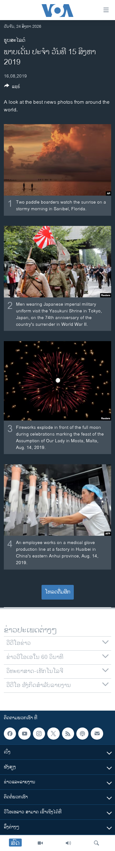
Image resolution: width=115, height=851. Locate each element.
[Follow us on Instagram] (39, 734)
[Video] (40, 843)
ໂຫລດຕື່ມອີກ (57, 592)
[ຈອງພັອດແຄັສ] (97, 734)
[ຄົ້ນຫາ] (96, 843)
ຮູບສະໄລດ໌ (14, 40)
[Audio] (68, 843)
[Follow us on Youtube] (24, 734)
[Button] (12, 87)
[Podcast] (82, 734)
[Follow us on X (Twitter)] (53, 734)
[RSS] (68, 734)
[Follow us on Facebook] (10, 734)
